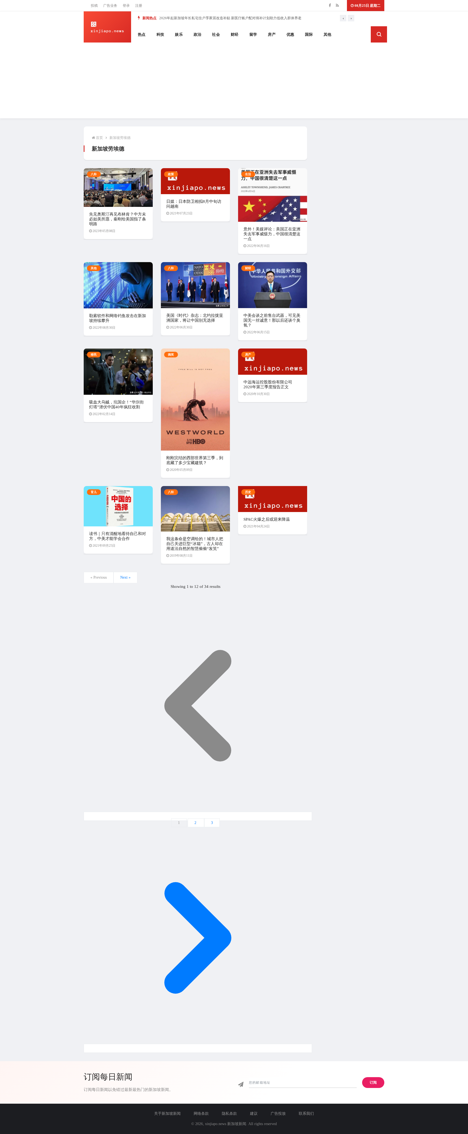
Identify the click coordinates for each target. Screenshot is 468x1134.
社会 (216, 34)
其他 (328, 34)
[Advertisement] (234, 80)
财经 (235, 34)
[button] (379, 34)
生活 (248, 174)
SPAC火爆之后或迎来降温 (266, 519)
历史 (248, 492)
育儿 (94, 492)
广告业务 (110, 6)
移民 (94, 354)
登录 (126, 6)
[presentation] (343, 18)
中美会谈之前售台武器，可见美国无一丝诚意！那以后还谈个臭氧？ (271, 320)
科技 (160, 34)
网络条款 (201, 1114)
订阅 (373, 1082)
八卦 (94, 174)
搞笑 (171, 354)
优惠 (290, 34)
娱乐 (179, 34)
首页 (99, 138)
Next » (125, 577)
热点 (142, 34)
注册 (138, 6)
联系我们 (306, 1114)
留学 (253, 34)
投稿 (94, 6)
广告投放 (278, 1114)
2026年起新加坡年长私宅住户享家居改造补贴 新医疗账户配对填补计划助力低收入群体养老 (230, 18)
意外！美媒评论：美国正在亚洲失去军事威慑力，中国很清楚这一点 (271, 234)
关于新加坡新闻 (167, 1114)
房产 (272, 34)
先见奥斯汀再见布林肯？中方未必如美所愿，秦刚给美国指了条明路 (117, 219)
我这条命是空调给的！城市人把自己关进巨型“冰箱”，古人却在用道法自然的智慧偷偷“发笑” (194, 544)
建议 (254, 1114)
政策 (171, 174)
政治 (198, 34)
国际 (309, 34)
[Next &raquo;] (198, 1048)
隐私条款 (229, 1114)
